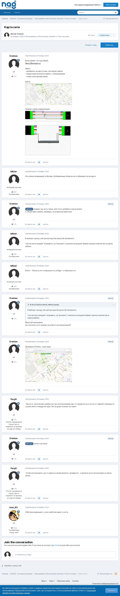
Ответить (109, 45)
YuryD (13, 399)
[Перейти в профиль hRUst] (14, 180)
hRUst (13, 171)
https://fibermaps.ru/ (33, 63)
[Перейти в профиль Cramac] (6, 35)
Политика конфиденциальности (105, 584)
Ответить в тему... (24, 555)
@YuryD (29, 444)
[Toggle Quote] (29, 305)
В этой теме (106, 12)
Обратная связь (63, 581)
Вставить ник (30, 162)
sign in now (55, 545)
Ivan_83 (13, 507)
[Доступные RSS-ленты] (115, 573)
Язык (43, 581)
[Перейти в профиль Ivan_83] (14, 515)
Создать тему (91, 45)
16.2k (15, 528)
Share (92, 35)
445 (14, 192)
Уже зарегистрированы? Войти (87, 5)
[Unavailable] (48, 94)
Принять (111, 591)
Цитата (45, 162)
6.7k (15, 420)
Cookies (75, 581)
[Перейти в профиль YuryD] (14, 407)
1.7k (14, 76)
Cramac (20, 34)
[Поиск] (115, 12)
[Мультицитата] (39, 162)
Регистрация (111, 5)
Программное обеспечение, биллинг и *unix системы (47, 36)
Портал (17, 12)
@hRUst (29, 209)
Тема (51, 581)
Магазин (7, 12)
